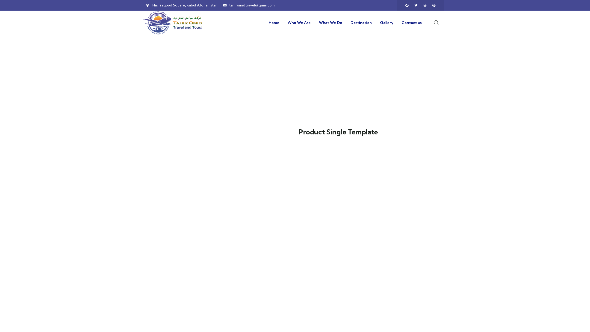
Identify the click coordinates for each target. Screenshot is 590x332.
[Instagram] (425, 5)
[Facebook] (407, 5)
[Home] (173, 23)
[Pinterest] (434, 5)
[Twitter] (416, 5)
